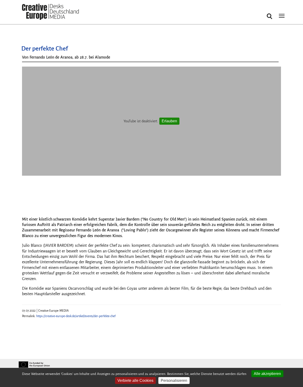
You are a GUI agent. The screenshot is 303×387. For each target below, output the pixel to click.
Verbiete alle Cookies (135, 380)
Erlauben (169, 121)
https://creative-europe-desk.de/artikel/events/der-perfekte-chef (76, 316)
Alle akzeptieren (267, 374)
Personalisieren (174, 380)
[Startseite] (50, 12)
